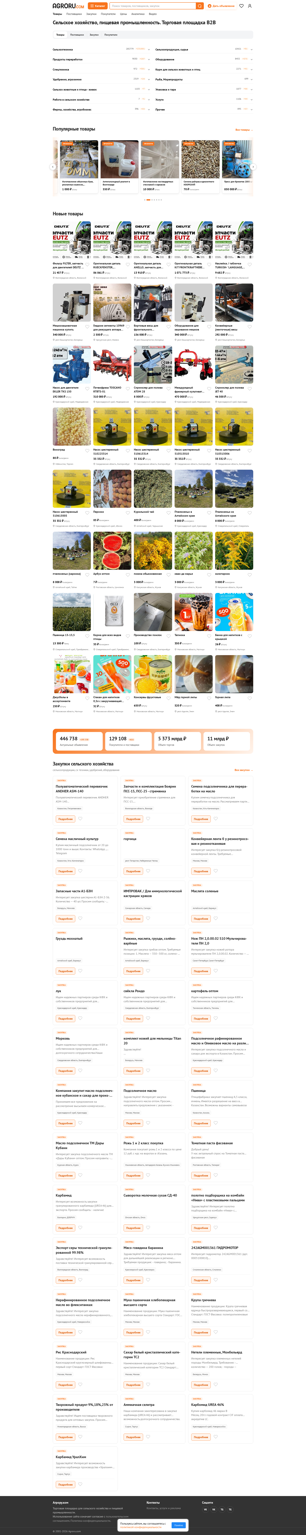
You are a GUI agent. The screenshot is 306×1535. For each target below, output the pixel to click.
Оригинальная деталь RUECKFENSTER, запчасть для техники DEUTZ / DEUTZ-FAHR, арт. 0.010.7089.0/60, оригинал (107, 265)
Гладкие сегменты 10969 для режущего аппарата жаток (108, 327)
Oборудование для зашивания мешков (187, 327)
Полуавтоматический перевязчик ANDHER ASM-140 (82, 788)
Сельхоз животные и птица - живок (75, 89)
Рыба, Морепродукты (169, 79)
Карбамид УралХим (71, 1457)
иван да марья (184, 573)
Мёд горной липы (186, 697)
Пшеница (198, 1090)
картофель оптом (204, 991)
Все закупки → (244, 770)
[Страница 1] (144, 199)
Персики (98, 511)
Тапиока (180, 635)
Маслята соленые (204, 891)
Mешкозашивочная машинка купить (65, 327)
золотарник (222, 573)
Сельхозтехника (63, 49)
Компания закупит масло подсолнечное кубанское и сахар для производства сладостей (84, 1095)
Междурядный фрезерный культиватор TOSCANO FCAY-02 (190, 389)
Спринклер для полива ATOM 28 (148, 389)
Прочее (160, 109)
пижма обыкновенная (148, 573)
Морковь (63, 1038)
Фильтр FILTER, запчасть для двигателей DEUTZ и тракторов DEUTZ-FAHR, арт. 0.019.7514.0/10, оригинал (68, 265)
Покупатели (108, 14)
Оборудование (164, 59)
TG (222, 1509)
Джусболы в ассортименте (61, 699)
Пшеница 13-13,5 (64, 635)
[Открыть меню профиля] (249, 5)
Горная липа (222, 697)
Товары (57, 14)
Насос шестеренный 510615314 (146, 451)
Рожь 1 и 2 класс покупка (143, 1143)
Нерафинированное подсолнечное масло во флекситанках (83, 1302)
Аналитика (137, 14)
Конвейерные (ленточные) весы (226, 327)
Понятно (178, 1525)
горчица (130, 838)
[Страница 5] (156, 199)
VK (205, 1509)
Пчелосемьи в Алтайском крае (185, 513)
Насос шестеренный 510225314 (105, 451)
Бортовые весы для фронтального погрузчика (146, 327)
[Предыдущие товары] (52, 166)
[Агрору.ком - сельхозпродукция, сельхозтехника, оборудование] (68, 5)
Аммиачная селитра (139, 1404)
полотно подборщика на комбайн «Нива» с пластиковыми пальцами (218, 1197)
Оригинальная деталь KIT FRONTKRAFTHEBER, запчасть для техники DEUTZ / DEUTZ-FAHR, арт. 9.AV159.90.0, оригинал (190, 265)
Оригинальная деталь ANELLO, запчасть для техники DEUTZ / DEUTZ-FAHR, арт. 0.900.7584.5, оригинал (149, 265)
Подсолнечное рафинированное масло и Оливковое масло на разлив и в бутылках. (219, 1043)
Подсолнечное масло (140, 1090)
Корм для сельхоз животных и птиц (177, 69)
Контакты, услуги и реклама (164, 1508)
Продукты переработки (68, 59)
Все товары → (244, 129)
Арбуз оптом (101, 573)
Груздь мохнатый (69, 938)
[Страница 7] (161, 199)
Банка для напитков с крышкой (228, 637)
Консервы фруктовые (147, 697)
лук (58, 991)
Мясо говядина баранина (143, 1247)
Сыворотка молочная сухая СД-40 (150, 1195)
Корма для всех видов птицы (107, 637)
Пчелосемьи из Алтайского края (225, 513)
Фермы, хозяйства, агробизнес (72, 109)
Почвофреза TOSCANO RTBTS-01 (107, 389)
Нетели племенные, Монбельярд (216, 1352)
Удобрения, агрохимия (67, 79)
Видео (153, 14)
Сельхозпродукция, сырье (171, 49)
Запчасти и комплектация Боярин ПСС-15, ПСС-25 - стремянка (150, 788)
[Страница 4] (154, 199)
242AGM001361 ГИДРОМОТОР (214, 1247)
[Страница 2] (148, 199)
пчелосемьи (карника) (67, 573)
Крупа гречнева (203, 1300)
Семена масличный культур (77, 838)
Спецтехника (61, 69)
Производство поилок (148, 635)
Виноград (59, 449)
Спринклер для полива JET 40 (229, 389)
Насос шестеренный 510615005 (65, 513)
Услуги (159, 99)
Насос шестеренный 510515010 (187, 451)
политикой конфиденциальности (141, 1527)
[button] (199, 6)
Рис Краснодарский (71, 1352)
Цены (123, 14)
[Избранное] (241, 5)
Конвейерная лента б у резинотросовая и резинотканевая (220, 841)
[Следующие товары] (253, 166)
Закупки (91, 14)
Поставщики (74, 14)
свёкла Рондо (134, 991)
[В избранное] (87, 264)
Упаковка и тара (165, 89)
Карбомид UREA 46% (207, 1404)
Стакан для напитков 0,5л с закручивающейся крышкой (108, 699)
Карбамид (64, 1195)
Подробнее (65, 819)
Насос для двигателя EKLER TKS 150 (65, 389)
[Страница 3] (152, 199)
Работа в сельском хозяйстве (71, 99)
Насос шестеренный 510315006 (227, 451)
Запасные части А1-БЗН (74, 891)
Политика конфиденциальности (90, 1520)
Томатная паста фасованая (212, 1143)
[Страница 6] (159, 199)
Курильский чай (144, 511)
